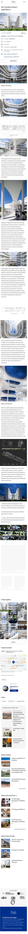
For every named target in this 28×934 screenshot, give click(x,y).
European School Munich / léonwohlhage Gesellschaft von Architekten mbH (19, 770)
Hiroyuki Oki (14, 47)
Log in (24, 1)
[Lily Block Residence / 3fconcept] (5, 864)
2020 (8, 44)
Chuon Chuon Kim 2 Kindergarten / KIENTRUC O (18, 821)
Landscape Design (8, 57)
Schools (3, 36)
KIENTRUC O (12, 39)
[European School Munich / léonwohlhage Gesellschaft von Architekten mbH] (5, 772)
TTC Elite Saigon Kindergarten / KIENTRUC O (18, 801)
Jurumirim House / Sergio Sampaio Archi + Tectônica (18, 740)
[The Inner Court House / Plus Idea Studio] (5, 843)
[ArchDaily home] (13, 2)
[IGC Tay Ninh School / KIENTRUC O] (13, 607)
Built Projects (11, 701)
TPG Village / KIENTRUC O (18, 809)
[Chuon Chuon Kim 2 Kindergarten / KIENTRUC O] (5, 823)
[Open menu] (2, 2)
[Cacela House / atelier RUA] (7, 732)
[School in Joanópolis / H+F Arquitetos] (5, 761)
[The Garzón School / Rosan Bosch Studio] (5, 782)
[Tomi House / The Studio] (5, 853)
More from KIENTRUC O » (20, 829)
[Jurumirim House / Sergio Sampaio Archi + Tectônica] (7, 742)
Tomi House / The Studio (18, 850)
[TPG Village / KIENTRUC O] (5, 813)
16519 (8, 41)
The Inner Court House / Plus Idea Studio (18, 840)
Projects (4, 701)
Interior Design (7, 54)
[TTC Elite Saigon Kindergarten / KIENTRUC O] (5, 802)
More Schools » (22, 788)
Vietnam (20, 36)
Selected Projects (20, 701)
